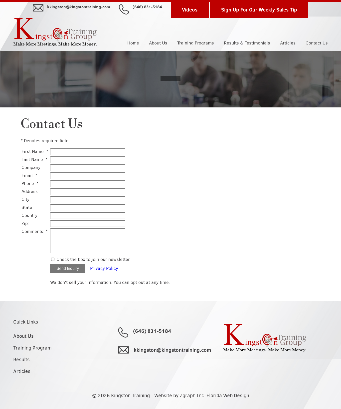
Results (21, 359)
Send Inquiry (67, 268)
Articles (288, 43)
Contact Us (317, 43)
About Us (158, 43)
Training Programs (195, 43)
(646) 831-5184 (147, 6)
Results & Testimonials (247, 43)
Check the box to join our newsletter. (93, 259)
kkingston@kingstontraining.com (78, 6)
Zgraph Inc (192, 395)
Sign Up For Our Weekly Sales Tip (259, 9)
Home (133, 43)
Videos (189, 9)
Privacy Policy (104, 268)
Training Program (32, 348)
